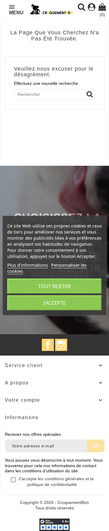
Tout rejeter (54, 286)
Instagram (61, 345)
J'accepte (54, 303)
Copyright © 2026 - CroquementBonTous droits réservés (54, 505)
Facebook (48, 345)
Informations (21, 417)
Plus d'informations (27, 265)
